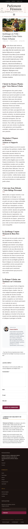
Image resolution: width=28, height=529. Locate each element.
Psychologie (4, 475)
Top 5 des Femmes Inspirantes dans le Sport (13, 352)
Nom (3, 389)
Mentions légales (5, 492)
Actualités (22, 40)
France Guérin (13, 40)
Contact (13, 1)
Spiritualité (4, 483)
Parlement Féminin (14, 7)
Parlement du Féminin (6, 452)
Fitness (3, 479)
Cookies (3, 496)
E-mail (3, 395)
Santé (3, 473)
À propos (8, 1)
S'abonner (5, 512)
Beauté (3, 477)
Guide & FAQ (19, 1)
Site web (4, 400)
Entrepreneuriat (5, 481)
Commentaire (6, 371)
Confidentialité (5, 494)
